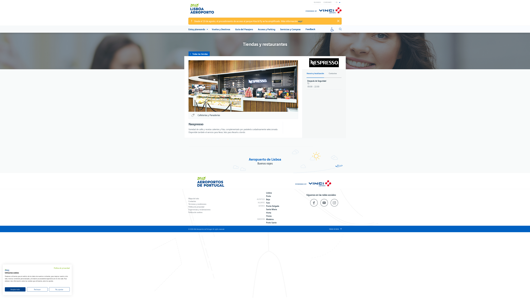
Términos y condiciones (197, 204)
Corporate (328, 2)
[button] (338, 2)
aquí (300, 21)
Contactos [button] (333, 73)
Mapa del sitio (193, 198)
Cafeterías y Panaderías (209, 115)
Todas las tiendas (200, 53)
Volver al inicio (334, 229)
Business (317, 2)
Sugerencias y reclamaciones (199, 209)
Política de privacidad (196, 206)
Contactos (192, 201)
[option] (243, 86)
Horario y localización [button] (315, 73)
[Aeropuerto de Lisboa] (204, 8)
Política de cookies (195, 212)
